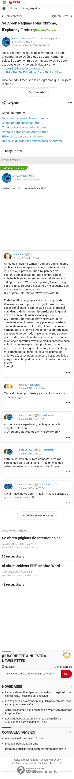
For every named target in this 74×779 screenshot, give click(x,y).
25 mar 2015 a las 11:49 (26, 258)
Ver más (39, 92)
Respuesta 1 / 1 (12, 160)
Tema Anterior (14, 16)
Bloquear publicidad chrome (21, 743)
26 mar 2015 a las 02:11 (32, 453)
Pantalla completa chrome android (25, 132)
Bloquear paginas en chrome (21, 123)
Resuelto (41, 30)
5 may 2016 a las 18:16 (36, 45)
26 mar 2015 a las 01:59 (32, 419)
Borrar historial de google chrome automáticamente (35, 748)
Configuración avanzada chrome (24, 127)
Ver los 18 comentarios (39, 515)
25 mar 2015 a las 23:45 (32, 388)
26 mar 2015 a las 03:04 (32, 488)
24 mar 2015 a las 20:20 (26, 179)
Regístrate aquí (21, 759)
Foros (13, 8)
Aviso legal (55, 763)
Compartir (13, 103)
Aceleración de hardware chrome (24, 738)
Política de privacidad (24, 763)
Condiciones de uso (51, 759)
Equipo (34, 759)
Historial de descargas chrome (22, 136)
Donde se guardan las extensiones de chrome (32, 141)
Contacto (42, 763)
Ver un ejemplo (63, 666)
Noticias (9, 666)
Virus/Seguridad (31, 8)
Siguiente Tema (59, 16)
